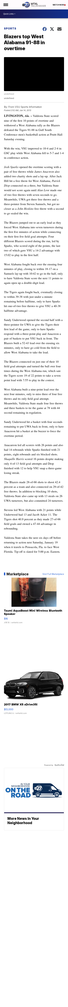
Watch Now (58, 5)
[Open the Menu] (5, 5)
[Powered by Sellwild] (59, 765)
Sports (10, 28)
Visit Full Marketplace (53, 574)
